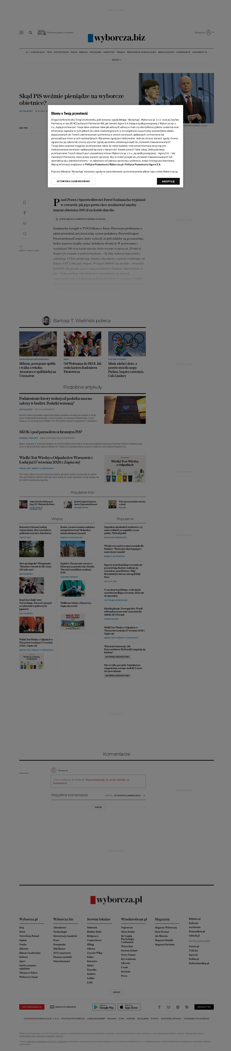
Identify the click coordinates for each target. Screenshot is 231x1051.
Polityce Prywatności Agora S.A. (143, 164)
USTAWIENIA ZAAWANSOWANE (73, 181)
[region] (115, 146)
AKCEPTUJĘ (168, 181)
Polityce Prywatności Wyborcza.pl (104, 164)
